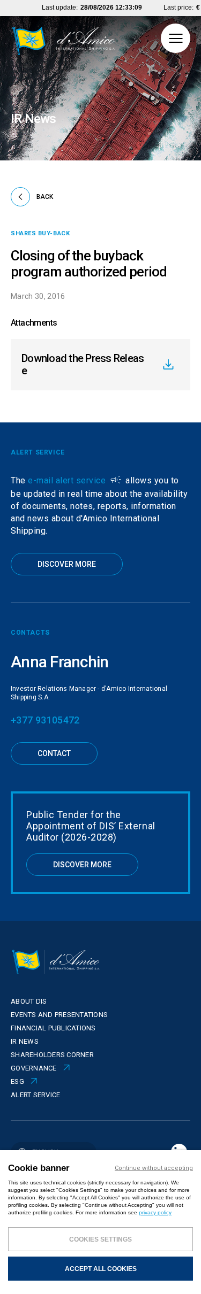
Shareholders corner (52, 1055)
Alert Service (35, 1095)
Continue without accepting (154, 1168)
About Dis (29, 1001)
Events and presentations (59, 1015)
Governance (34, 1068)
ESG (17, 1081)
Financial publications (53, 1028)
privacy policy (155, 1212)
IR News (25, 1041)
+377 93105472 (45, 720)
